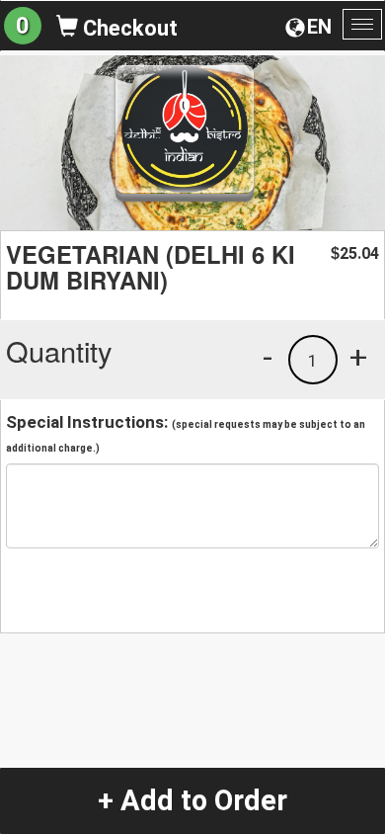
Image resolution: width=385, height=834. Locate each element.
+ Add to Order (192, 800)
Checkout (128, 28)
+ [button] (358, 356)
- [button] (267, 356)
